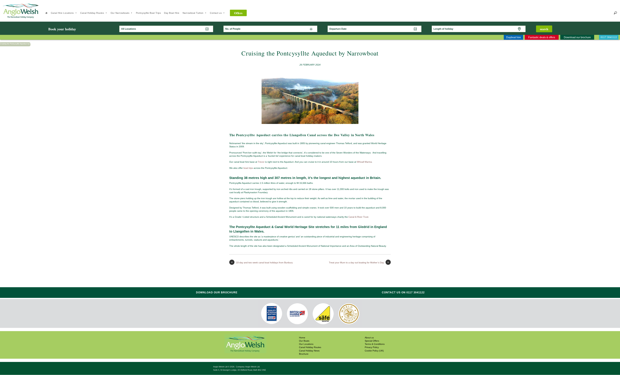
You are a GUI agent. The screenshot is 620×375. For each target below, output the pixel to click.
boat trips (248, 168)
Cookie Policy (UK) (374, 350)
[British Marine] (297, 313)
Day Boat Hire (171, 13)
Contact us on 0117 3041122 (403, 292)
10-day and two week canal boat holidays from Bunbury (262, 262)
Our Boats (304, 341)
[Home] (46, 13)
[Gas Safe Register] (323, 313)
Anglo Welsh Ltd (21, 18)
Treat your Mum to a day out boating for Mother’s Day (359, 262)
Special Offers (372, 341)
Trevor (261, 162)
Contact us (216, 13)
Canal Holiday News (309, 350)
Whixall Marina (364, 162)
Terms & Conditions (375, 344)
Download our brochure (217, 292)
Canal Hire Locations (62, 13)
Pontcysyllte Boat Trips (148, 13)
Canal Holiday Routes (92, 13)
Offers (238, 13)
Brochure (303, 354)
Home (302, 337)
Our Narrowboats (120, 13)
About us (369, 337)
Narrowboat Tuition (193, 13)
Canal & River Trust (358, 217)
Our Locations (306, 344)
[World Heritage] (349, 313)
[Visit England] (271, 313)
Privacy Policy (372, 347)
